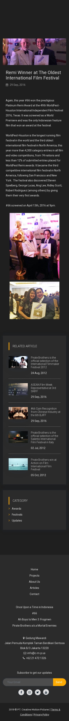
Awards (16, 508)
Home (34, 569)
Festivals (16, 514)
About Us (34, 581)
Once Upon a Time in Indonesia (34, 607)
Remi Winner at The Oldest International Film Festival (33, 75)
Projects (34, 575)
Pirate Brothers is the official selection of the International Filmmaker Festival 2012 (45, 362)
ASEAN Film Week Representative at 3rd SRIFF (43, 388)
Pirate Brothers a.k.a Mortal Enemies (34, 625)
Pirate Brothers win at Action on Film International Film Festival (44, 464)
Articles (34, 587)
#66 (34, 613)
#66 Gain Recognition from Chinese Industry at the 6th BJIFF (45, 412)
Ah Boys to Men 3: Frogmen (34, 619)
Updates (16, 520)
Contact (34, 594)
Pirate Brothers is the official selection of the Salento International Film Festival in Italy (44, 437)
